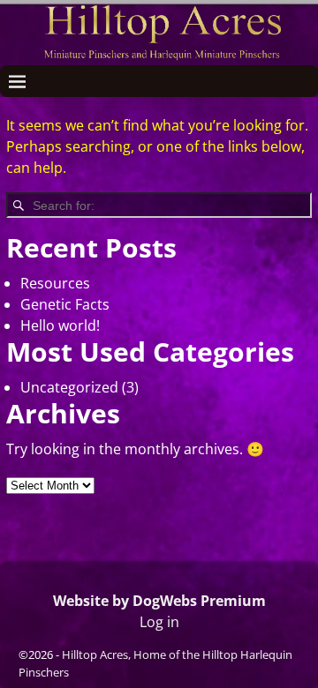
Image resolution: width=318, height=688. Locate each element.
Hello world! (60, 325)
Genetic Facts (65, 304)
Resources (55, 283)
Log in (159, 622)
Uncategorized (69, 387)
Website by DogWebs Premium (159, 600)
